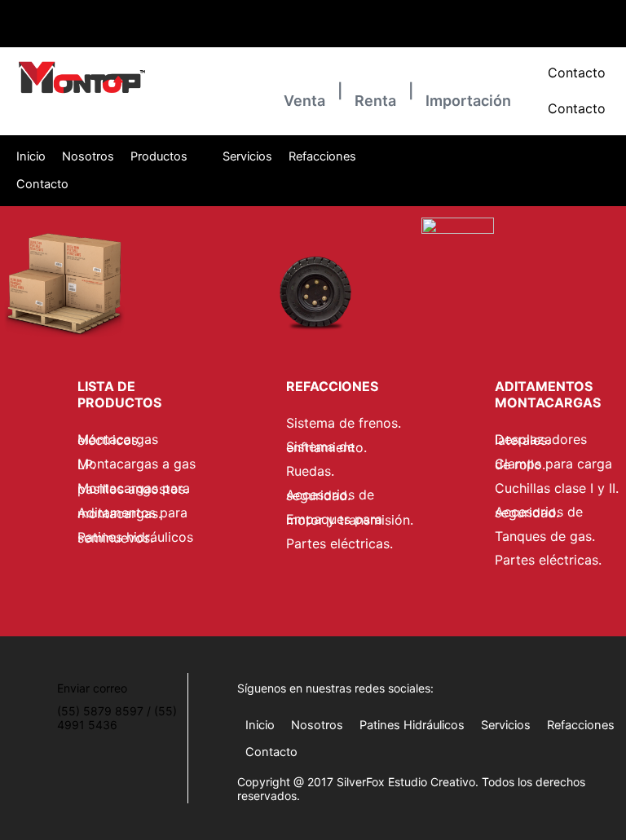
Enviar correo (226, 32)
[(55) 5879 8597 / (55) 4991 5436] (13, 16)
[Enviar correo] (200, 16)
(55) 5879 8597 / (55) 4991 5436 (89, 32)
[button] (168, 156)
